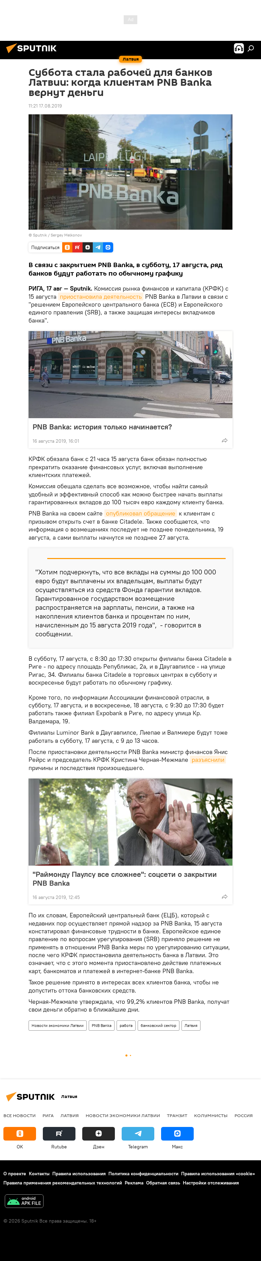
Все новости (19, 1115)
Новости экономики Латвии (58, 1025)
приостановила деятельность (101, 296)
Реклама (134, 1183)
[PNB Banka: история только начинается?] (130, 374)
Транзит (177, 1115)
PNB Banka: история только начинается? (102, 426)
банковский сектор (158, 1025)
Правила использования (79, 1173)
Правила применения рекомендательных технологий (62, 1183)
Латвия (191, 1025)
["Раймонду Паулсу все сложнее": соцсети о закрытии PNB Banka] (130, 822)
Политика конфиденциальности (143, 1173)
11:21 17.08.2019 (45, 106)
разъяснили (208, 760)
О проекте (14, 1173)
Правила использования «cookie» (218, 1173)
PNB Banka (101, 1025)
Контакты (39, 1173)
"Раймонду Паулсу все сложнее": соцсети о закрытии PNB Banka (125, 878)
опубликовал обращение (140, 513)
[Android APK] (24, 1202)
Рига (48, 1115)
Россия (243, 1115)
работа (126, 1025)
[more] (224, 440)
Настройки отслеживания (211, 1183)
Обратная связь (163, 1183)
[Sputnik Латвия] (33, 54)
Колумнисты (211, 1115)
